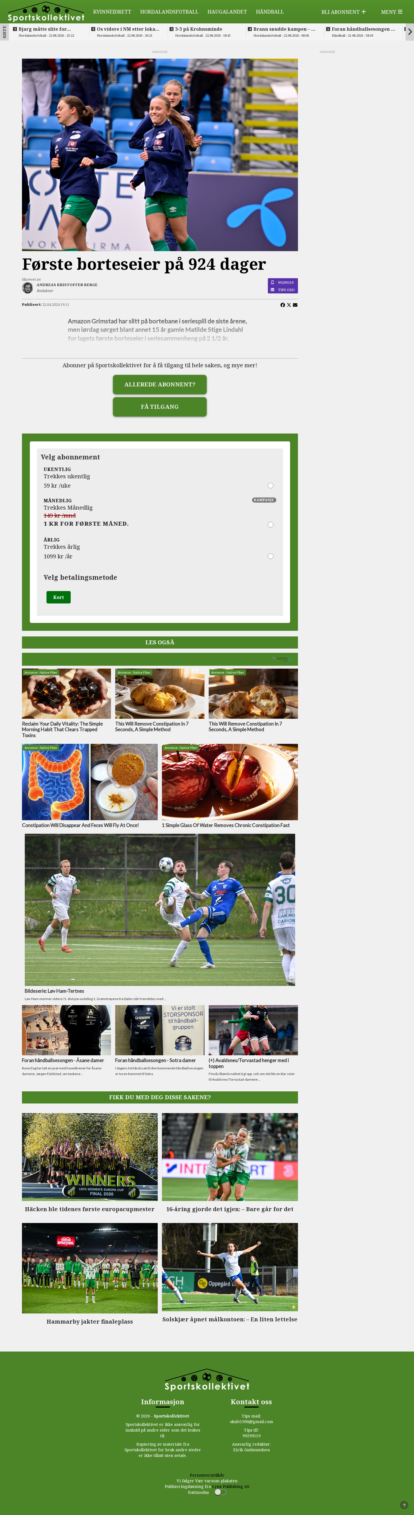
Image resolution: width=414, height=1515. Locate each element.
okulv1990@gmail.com (251, 1421)
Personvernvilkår (207, 1475)
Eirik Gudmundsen (251, 1449)
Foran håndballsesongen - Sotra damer (362, 29)
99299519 (286, 282)
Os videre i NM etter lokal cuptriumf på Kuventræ (127, 29)
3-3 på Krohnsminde (198, 29)
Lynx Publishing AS (230, 1486)
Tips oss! (286, 289)
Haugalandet (227, 11)
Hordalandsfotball (169, 11)
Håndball (270, 11)
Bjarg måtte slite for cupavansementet (43, 29)
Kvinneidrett (112, 11)
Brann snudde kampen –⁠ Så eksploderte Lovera (285, 29)
